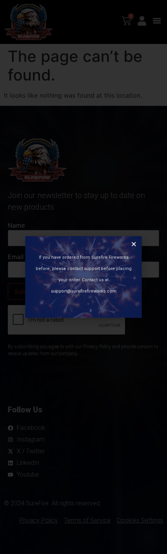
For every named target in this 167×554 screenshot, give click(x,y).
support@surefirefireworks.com (84, 291)
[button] (134, 244)
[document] (83, 277)
